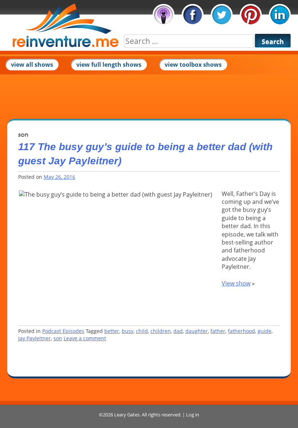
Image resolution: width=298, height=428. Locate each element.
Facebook (192, 14)
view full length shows (108, 65)
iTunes (163, 14)
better (111, 331)
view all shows (32, 65)
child (142, 331)
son (57, 338)
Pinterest (250, 14)
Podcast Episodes (63, 331)
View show (236, 283)
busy (127, 331)
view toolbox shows (193, 65)
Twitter (221, 14)
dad (178, 331)
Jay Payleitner (34, 338)
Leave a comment (85, 338)
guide (264, 331)
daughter (196, 331)
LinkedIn (279, 14)
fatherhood (241, 331)
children (160, 331)
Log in (192, 414)
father (217, 331)
